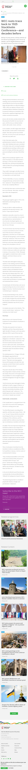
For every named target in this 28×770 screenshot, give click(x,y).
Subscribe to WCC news (10, 86)
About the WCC (4, 743)
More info (24, 765)
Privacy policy (5, 502)
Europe (4, 91)
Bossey (16, 752)
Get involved (17, 743)
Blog (15, 750)
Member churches (5, 745)
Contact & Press (18, 747)
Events (2, 750)
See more (14, 713)
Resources (17, 745)
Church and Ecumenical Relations (10, 95)
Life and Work (5, 70)
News (5, 11)
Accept (4, 768)
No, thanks (11, 768)
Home (1, 11)
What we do (4, 752)
